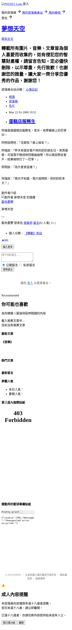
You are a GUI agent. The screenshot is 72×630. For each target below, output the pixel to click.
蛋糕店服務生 (22, 121)
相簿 (12, 97)
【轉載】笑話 (33, 233)
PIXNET (17, 574)
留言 (36, 222)
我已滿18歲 (9, 622)
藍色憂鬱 (7, 201)
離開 (21, 622)
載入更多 (8, 247)
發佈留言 (8, 269)
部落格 (13, 101)
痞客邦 (28, 222)
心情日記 (32, 89)
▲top (4, 239)
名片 (12, 105)
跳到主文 (7, 38)
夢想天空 (13, 28)
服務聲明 (40, 578)
